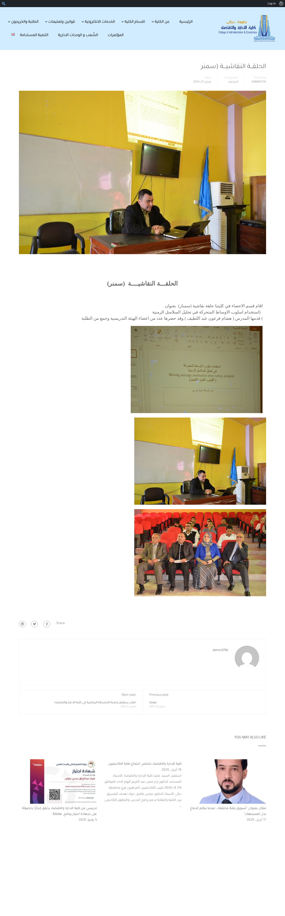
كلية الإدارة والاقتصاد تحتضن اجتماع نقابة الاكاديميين (144, 764)
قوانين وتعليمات (61, 22)
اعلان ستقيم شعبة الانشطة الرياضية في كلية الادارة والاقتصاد (95, 702)
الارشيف (233, 82)
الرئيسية (186, 22)
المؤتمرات (116, 35)
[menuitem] (281, 3)
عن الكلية (162, 22)
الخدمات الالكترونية (100, 22)
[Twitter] (34, 624)
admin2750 (259, 82)
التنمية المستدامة (34, 35)
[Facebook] (46, 624)
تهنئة (153, 702)
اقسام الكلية (135, 22)
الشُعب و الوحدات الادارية (78, 35)
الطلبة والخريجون (25, 22)
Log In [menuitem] (272, 3)
